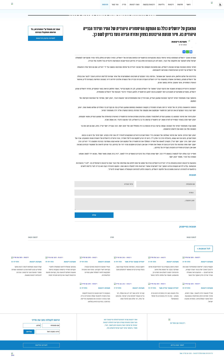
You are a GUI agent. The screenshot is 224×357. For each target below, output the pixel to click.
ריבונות (171, 4)
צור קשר (115, 4)
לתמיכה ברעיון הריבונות (45, 38)
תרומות (105, 4)
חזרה (112, 237)
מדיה (124, 4)
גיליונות (161, 4)
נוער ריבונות (134, 4)
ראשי (188, 4)
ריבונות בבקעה (149, 4)
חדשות (180, 4)
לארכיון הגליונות (41, 345)
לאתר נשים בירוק (177, 345)
